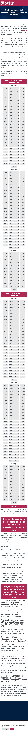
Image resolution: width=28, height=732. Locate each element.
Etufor (25, 30)
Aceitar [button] (11, 729)
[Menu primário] (26, 3)
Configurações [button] (5, 729)
